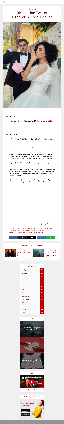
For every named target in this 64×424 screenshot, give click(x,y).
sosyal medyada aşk (24, 230)
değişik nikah (35, 228)
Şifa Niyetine (25, 254)
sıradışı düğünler (49, 228)
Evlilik (55, 251)
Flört (21, 252)
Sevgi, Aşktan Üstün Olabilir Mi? (32, 345)
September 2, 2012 (44, 121)
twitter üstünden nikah (25, 232)
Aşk (18, 252)
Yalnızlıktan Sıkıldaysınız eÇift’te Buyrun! (51, 256)
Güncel (24, 252)
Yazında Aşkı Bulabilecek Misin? (23, 257)
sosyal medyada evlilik (38, 230)
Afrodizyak (19, 251)
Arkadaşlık (25, 251)
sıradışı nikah (13, 230)
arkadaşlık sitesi (14, 228)
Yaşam (18, 255)
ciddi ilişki (27, 228)
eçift (42, 228)
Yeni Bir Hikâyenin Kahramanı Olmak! (32, 361)
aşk (22, 228)
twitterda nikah (38, 232)
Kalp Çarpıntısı (32, 9)
